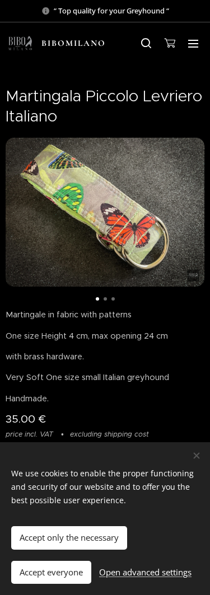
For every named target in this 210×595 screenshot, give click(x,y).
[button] (146, 43)
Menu (193, 43)
